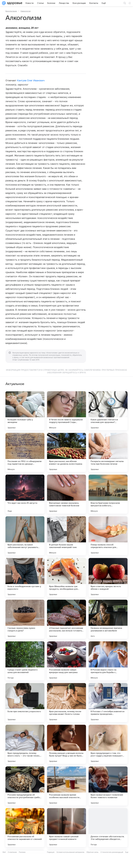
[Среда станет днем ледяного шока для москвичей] (24, 660)
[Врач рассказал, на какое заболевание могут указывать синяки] (24, 535)
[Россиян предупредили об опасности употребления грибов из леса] (24, 786)
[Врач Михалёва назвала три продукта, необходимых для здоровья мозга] (66, 577)
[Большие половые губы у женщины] (24, 410)
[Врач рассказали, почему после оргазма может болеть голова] (66, 702)
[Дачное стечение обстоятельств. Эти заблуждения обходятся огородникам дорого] (108, 827)
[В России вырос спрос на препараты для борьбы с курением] (108, 660)
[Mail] (4, 3)
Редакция (50, 852)
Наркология (26, 11)
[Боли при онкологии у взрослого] (24, 702)
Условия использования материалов (70, 852)
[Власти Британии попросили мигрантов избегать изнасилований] (108, 494)
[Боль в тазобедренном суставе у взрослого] (24, 577)
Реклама (22, 852)
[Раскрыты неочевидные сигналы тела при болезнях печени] (108, 452)
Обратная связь (92, 852)
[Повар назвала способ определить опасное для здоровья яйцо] (108, 535)
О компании (12, 852)
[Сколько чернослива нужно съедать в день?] (24, 619)
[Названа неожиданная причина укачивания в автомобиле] (108, 619)
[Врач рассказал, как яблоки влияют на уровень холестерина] (66, 452)
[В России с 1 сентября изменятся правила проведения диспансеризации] (108, 702)
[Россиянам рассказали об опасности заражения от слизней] (24, 827)
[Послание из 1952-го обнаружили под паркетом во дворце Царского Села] (24, 452)
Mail (4, 852)
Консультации (11, 11)
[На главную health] (14, 3)
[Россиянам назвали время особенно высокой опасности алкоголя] (66, 786)
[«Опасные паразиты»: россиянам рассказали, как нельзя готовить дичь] (66, 619)
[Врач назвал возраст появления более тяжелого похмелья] (108, 786)
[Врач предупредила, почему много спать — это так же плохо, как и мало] (24, 744)
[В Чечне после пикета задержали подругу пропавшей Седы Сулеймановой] (66, 410)
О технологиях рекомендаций (112, 852)
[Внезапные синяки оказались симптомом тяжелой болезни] (66, 494)
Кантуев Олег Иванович (31, 80)
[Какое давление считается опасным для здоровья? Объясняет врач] (108, 410)
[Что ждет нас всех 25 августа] (24, 494)
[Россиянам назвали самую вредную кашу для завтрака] (66, 660)
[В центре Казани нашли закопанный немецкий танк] (66, 535)
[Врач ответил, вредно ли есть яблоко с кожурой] (108, 577)
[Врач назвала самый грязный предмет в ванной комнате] (66, 827)
